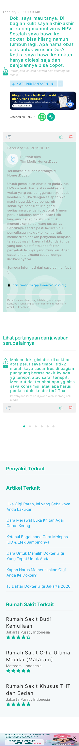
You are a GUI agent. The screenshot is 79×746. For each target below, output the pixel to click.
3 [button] (36, 426)
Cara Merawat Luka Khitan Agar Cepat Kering (35, 523)
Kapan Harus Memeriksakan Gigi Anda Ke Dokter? (36, 572)
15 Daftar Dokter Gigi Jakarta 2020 (38, 586)
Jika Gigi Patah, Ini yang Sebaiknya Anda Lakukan (38, 507)
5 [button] (48, 426)
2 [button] (30, 426)
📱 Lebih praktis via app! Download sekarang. (37, 285)
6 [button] (53, 426)
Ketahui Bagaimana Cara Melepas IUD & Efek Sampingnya (37, 539)
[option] (39, 384)
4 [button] (42, 426)
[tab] (39, 222)
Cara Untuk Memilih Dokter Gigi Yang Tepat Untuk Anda (35, 556)
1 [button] (24, 426)
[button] (39, 137)
